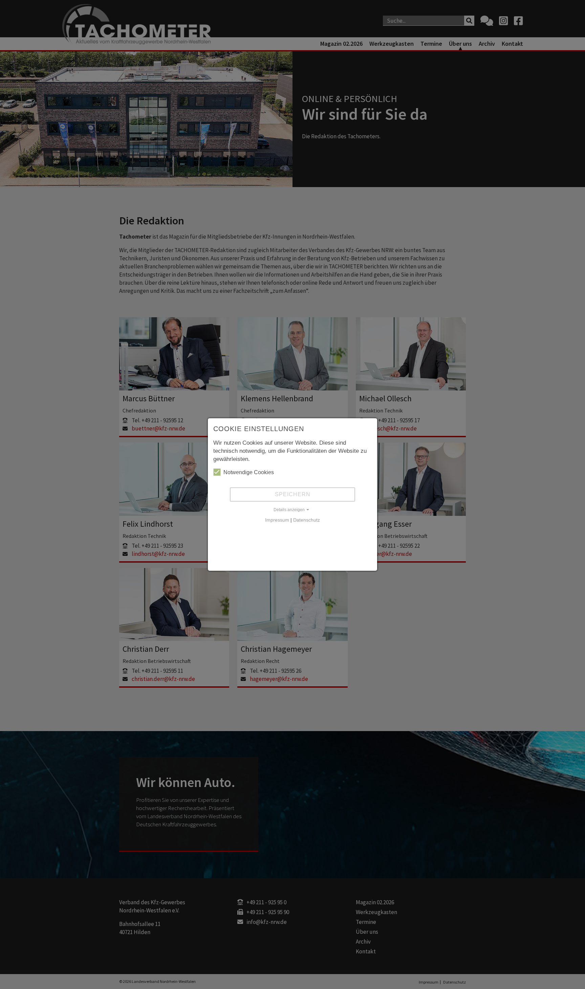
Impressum (277, 520)
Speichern (292, 494)
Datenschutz (306, 520)
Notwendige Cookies (248, 472)
